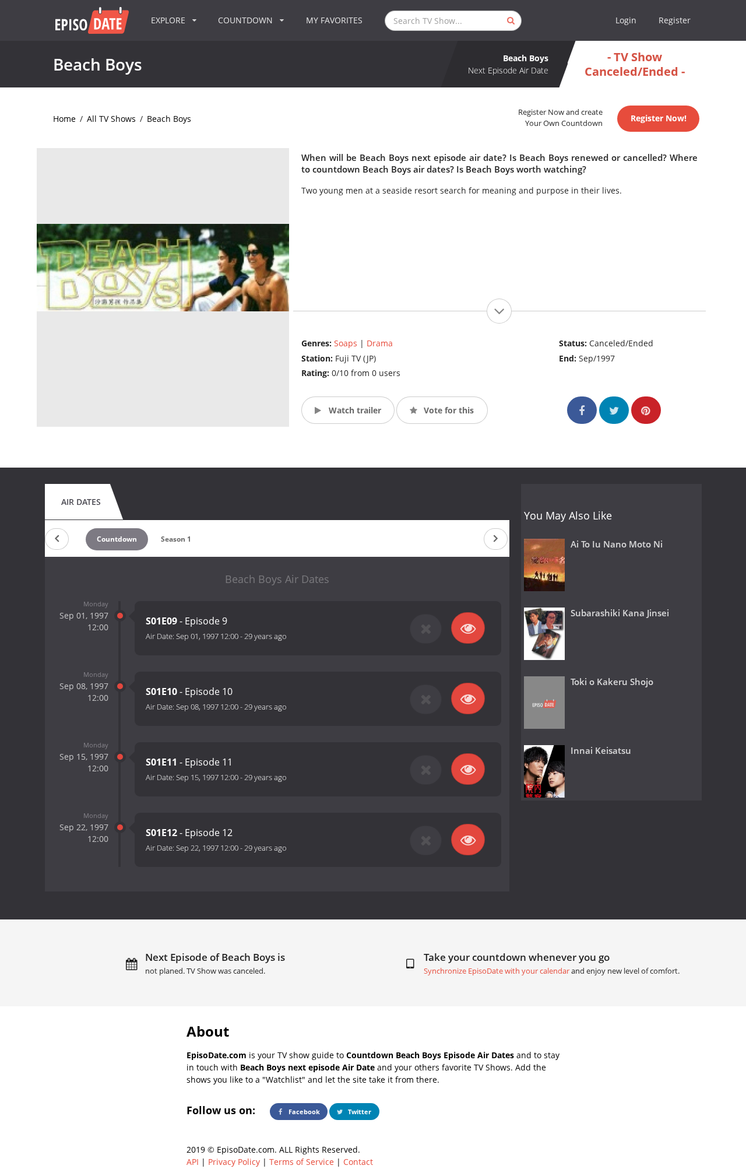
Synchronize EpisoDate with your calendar (496, 971)
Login (625, 20)
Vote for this (447, 410)
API (192, 1161)
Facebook (303, 1111)
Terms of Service (301, 1161)
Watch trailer (353, 410)
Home (64, 118)
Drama (380, 343)
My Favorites (334, 20)
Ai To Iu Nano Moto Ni (617, 544)
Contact (358, 1161)
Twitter (358, 1111)
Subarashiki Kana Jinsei (620, 613)
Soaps (345, 343)
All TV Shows (111, 118)
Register (675, 20)
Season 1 (176, 539)
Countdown (117, 539)
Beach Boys (169, 118)
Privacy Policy (234, 1161)
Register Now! (659, 118)
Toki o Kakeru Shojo (612, 681)
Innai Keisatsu (601, 750)
